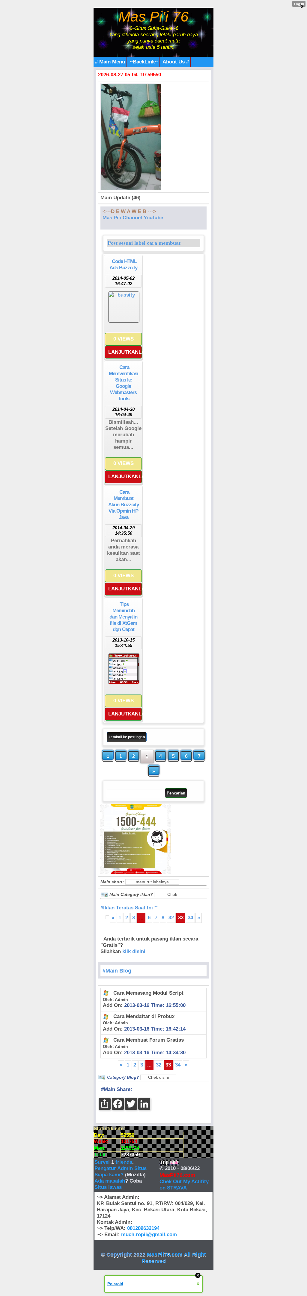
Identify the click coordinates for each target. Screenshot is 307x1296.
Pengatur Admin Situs (120, 1168)
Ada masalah (109, 1181)
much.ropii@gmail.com (149, 1234)
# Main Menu (110, 62)
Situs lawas (108, 1187)
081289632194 (143, 1228)
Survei (102, 1162)
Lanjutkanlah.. (125, 352)
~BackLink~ (144, 62)
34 (190, 917)
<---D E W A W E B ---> (129, 211)
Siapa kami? (109, 1175)
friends (123, 1162)
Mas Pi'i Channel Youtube (133, 218)
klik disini (133, 951)
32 (171, 917)
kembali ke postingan (127, 737)
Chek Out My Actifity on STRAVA (184, 1185)
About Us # (175, 62)
